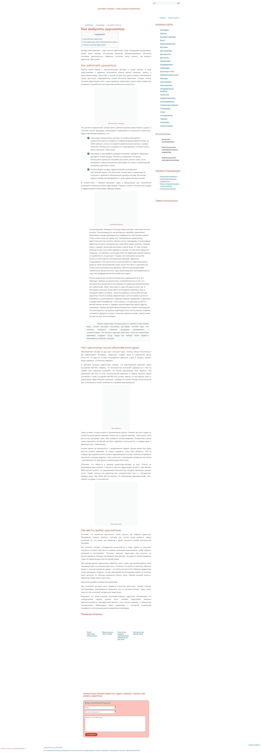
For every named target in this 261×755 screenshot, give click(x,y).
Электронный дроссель (168, 188)
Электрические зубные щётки (138, 633)
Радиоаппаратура (167, 98)
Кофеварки (165, 68)
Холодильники (166, 115)
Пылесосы (164, 95)
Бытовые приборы (168, 37)
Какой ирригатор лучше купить (92, 634)
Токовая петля (165, 181)
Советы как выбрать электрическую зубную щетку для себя (123, 635)
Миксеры (164, 78)
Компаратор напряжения (168, 176)
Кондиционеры (166, 65)
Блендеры (164, 30)
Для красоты (165, 54)
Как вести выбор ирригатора (94, 45)
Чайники (163, 119)
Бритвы (163, 33)
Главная (162, 18)
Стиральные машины (169, 105)
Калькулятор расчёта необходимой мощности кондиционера (170, 149)
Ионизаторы (165, 61)
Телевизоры (165, 109)
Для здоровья (100, 25)
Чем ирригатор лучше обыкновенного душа (99, 42)
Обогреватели (166, 85)
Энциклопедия (166, 126)
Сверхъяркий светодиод (168, 179)
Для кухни (164, 58)
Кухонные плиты (167, 72)
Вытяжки (164, 47)
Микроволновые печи (169, 75)
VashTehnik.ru (89, 25)
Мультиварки (165, 82)
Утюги (162, 112)
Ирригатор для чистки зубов (107, 633)
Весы (162, 40)
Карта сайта (173, 18)
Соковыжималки (167, 102)
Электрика (164, 122)
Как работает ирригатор (92, 39)
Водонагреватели (167, 44)
